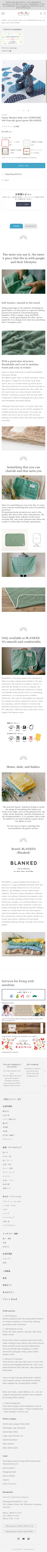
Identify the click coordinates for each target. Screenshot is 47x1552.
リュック (6, 1213)
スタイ (5, 1209)
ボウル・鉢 (7, 1156)
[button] (3, 13)
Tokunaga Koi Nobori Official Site (19, 1526)
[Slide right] (28, 110)
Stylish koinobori (10, 1440)
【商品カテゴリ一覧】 (12, 1099)
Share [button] (6, 180)
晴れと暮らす (20, 1549)
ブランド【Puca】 (10, 1299)
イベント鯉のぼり (9, 1119)
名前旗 (5, 1127)
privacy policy (9, 1468)
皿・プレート (8, 1160)
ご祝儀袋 (6, 1271)
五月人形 (6, 1115)
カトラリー (7, 1176)
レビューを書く (23, 204)
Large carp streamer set (13, 1436)
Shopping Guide (9, 1472)
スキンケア (7, 1259)
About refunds (9, 1476)
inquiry (6, 1480)
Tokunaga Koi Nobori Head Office (19, 1531)
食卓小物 (6, 1184)
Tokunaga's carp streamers (14, 1428)
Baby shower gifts (10, 1448)
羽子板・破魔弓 (8, 1135)
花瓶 (4, 1242)
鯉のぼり (6, 1111)
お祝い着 (6, 1221)
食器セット (7, 1188)
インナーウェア (8, 1217)
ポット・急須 (8, 1168)
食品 (5, 1278)
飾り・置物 (7, 1238)
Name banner (8, 1443)
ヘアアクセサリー (9, 1225)
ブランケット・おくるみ (12, 1201)
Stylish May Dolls (10, 1432)
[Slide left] (18, 110)
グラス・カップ (8, 1172)
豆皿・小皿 (7, 1164)
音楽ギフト (7, 1285)
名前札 (5, 1131)
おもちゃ (6, 1246)
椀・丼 (5, 1152)
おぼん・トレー (8, 1180)
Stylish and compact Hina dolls (16, 1424)
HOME (4, 20)
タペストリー (8, 1139)
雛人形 (5, 1123)
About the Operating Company (16, 1497)
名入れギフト (8, 1292)
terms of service (10, 1483)
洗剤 (4, 1263)
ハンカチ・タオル (9, 1205)
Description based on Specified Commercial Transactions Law (21, 1462)
